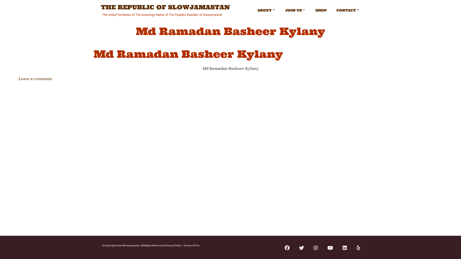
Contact (346, 10)
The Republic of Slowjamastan (165, 7)
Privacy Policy (172, 245)
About (264, 10)
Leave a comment (35, 78)
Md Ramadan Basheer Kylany (188, 54)
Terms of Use (192, 245)
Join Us (293, 10)
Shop (321, 10)
